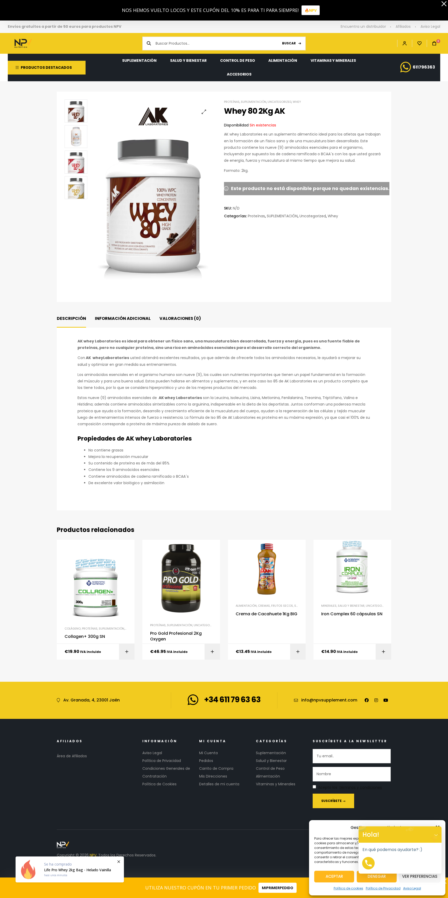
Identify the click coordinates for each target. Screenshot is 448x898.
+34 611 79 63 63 (232, 699)
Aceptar (334, 876)
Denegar (377, 876)
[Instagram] (376, 700)
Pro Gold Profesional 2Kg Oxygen (176, 636)
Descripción (71, 318)
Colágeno (73, 628)
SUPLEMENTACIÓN (253, 102)
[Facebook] (366, 700)
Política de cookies (348, 888)
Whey (297, 102)
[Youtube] (386, 700)
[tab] (71, 319)
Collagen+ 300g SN (85, 636)
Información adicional (123, 318)
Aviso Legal (412, 888)
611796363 (424, 67)
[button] (204, 112)
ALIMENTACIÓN (246, 606)
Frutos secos (282, 606)
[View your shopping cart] (431, 43)
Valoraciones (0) (180, 318)
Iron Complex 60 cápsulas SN (351, 614)
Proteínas (232, 102)
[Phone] (368, 863)
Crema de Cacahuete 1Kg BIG (266, 614)
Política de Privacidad (383, 888)
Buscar (289, 43)
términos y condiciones (360, 787)
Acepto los (350, 787)
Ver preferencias (419, 876)
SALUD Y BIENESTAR (351, 606)
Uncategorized (279, 102)
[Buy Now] (70, 869)
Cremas (264, 606)
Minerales (329, 606)
